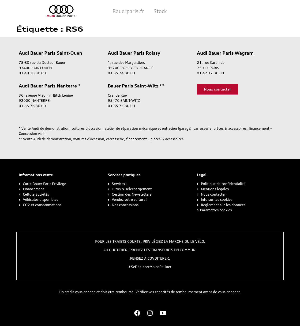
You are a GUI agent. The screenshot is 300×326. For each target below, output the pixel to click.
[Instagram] (150, 313)
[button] (214, 210)
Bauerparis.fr (128, 11)
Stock (160, 11)
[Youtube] (163, 313)
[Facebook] (137, 313)
